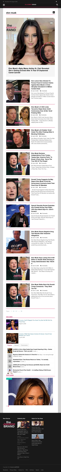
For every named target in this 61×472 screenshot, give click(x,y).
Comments (24, 345)
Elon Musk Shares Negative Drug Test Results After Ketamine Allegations (42, 233)
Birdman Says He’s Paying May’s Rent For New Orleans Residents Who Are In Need (22, 432)
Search (37, 469)
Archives (32, 469)
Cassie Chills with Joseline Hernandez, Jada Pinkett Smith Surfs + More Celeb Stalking (38, 429)
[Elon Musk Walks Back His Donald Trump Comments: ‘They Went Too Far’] (18, 295)
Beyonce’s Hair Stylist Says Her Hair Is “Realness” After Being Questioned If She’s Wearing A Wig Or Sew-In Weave (23, 450)
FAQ (27, 469)
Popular (9, 345)
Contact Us (21, 469)
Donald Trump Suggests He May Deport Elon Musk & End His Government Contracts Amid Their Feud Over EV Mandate (43, 182)
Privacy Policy (13, 469)
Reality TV (9, 378)
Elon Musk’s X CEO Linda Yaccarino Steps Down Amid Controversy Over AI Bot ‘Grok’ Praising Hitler (42, 110)
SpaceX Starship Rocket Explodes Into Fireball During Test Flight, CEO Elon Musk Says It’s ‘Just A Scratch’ (42, 208)
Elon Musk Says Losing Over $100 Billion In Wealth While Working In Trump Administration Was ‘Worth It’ (42, 260)
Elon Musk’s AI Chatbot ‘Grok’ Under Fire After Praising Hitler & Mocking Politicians (42, 132)
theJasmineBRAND (14, 467)
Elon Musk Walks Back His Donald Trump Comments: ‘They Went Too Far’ (43, 286)
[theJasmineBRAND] (30, 4)
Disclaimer (5, 469)
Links (42, 469)
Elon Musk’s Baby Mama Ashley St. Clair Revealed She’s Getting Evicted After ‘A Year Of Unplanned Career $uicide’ (29, 70)
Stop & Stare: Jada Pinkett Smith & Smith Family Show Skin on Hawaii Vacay (37, 443)
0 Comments (44, 90)
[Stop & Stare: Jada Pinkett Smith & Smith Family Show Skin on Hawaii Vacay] (38, 436)
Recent (16, 345)
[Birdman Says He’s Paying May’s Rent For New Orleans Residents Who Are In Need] (23, 424)
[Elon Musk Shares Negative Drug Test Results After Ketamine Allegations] (18, 242)
